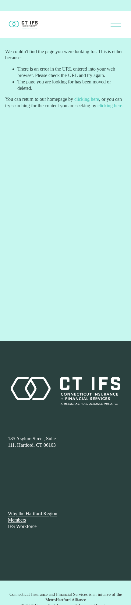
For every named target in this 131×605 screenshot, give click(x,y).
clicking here (86, 99)
